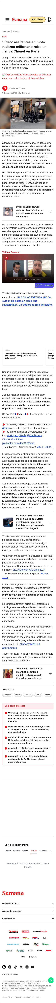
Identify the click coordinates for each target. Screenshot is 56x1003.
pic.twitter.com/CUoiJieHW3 (29, 569)
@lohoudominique (12, 439)
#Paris (6, 428)
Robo (38, 695)
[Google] (4, 967)
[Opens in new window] (9, 967)
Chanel (28, 695)
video (47, 695)
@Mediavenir (34, 435)
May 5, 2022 (43, 447)
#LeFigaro (12, 435)
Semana (6, 31)
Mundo (16, 31)
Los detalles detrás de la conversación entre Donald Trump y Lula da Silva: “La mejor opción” (21, 355)
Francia (7, 695)
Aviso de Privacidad (13, 974)
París (17, 695)
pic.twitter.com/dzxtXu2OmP (18, 443)
